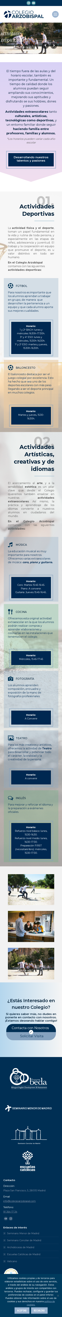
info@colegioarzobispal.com (19, 1201)
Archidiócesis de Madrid (20, 1247)
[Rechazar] (58, 1295)
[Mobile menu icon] (55, 14)
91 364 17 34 (10, 1211)
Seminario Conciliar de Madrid (24, 1240)
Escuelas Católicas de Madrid (23, 1254)
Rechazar (39, 1310)
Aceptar (21, 1310)
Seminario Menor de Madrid (23, 1233)
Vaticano (12, 1261)
